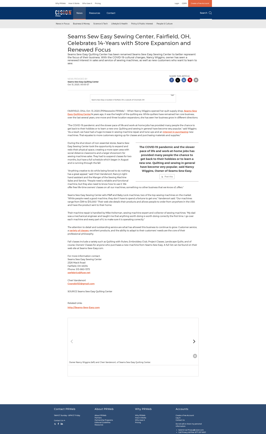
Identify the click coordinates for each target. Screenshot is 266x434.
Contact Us (58, 420)
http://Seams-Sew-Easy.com (84, 310)
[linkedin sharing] (183, 80)
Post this (169, 179)
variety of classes (79, 233)
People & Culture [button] (164, 23)
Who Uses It (87, 3)
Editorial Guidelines (102, 422)
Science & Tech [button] (100, 23)
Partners (98, 418)
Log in (178, 418)
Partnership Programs (104, 420)
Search (203, 13)
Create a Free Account (200, 3)
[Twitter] (55, 423)
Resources (94, 13)
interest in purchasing (175, 134)
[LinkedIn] (62, 423)
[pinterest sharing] (190, 80)
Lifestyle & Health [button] (119, 23)
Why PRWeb (60, 3)
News (79, 13)
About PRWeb (100, 415)
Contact (111, 13)
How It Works (74, 3)
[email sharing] (196, 80)
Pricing (98, 3)
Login (177, 3)
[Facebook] (58, 423)
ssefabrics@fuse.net (79, 275)
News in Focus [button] (62, 23)
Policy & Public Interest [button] (142, 23)
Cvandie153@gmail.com (81, 286)
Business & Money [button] (81, 23)
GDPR (184, 3)
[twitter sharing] (177, 80)
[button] (133, 96)
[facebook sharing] (171, 80)
